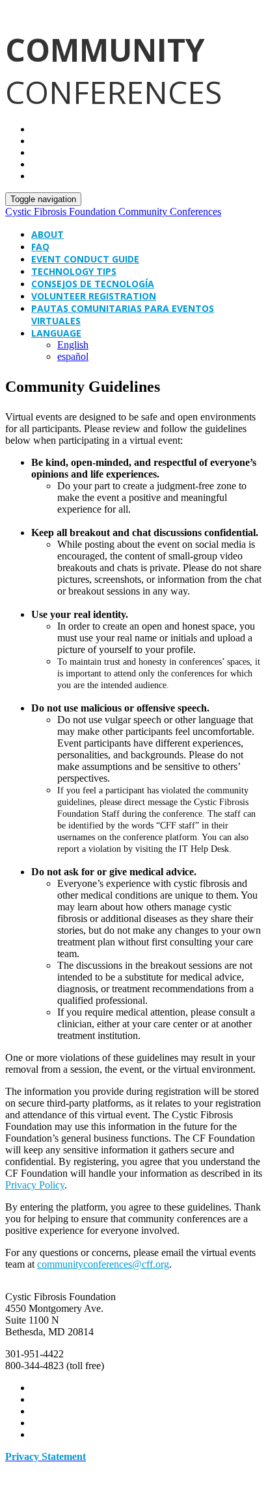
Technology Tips (73, 271)
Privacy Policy (34, 1184)
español (72, 356)
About (47, 234)
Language (56, 333)
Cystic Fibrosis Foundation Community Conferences (113, 211)
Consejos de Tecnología (92, 283)
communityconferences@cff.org (103, 1264)
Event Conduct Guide (85, 259)
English (72, 344)
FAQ (40, 246)
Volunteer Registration (93, 296)
